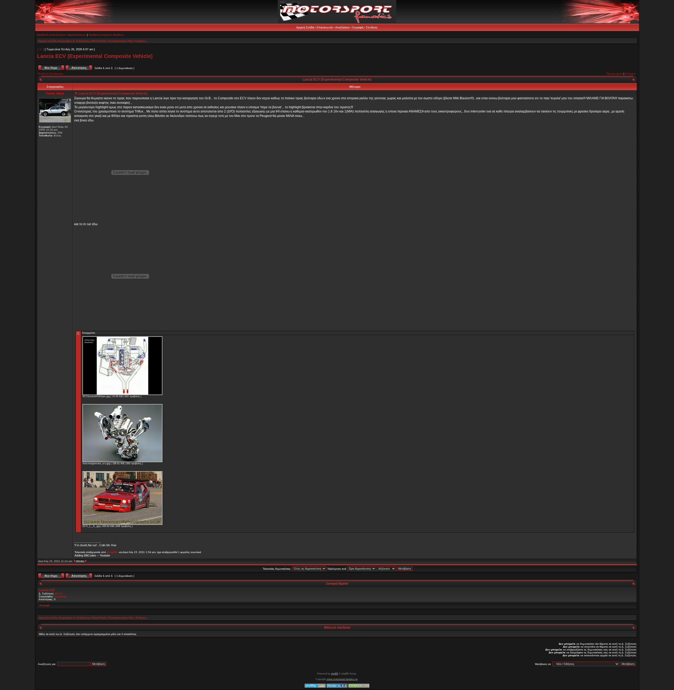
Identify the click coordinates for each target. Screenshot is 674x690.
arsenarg (60, 596)
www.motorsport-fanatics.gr (342, 679)
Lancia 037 (47, 590)
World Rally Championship (109, 41)
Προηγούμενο (614, 73)
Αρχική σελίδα (47, 41)
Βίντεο (58, 593)
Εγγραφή (357, 27)
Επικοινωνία (325, 27)
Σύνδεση (371, 27)
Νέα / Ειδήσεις (137, 41)
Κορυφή (44, 605)
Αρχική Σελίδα (305, 27)
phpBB (334, 673)
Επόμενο (630, 73)
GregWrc (112, 552)
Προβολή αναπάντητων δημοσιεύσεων (61, 34)
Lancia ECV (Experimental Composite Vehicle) (95, 56)
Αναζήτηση (342, 27)
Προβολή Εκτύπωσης (50, 73)
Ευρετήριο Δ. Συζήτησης (74, 41)
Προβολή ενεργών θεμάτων (106, 34)
